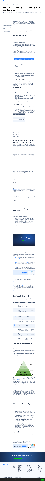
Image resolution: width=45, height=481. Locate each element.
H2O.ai (14, 333)
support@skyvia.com (39, 477)
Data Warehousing (29, 469)
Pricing (19, 471)
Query (19, 466)
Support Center (39, 470)
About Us (14, 465)
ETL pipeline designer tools (25, 285)
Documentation (39, 471)
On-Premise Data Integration (30, 470)
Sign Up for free (18, 458)
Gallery (38, 467)
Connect (19, 469)
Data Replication (29, 468)
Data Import (28, 465)
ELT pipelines (26, 262)
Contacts (14, 466)
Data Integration (20, 465)
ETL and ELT (17, 379)
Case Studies (39, 466)
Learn (5, 4)
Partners (14, 467)
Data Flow (16, 267)
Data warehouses (23, 65)
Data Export (28, 466)
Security (20, 477)
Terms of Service (16, 477)
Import (15, 257)
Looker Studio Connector (21, 470)
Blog (38, 465)
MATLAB (15, 328)
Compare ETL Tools (40, 468)
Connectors (19, 467)
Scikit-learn (15, 316)
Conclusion (4, 34)
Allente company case (16, 189)
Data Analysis (28, 471)
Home (3, 4)
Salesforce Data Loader (30, 472)
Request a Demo (27, 458)
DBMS (14, 46)
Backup (19, 468)
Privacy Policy (23, 477)
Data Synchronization (29, 467)
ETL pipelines (20, 258)
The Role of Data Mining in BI (6, 31)
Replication (16, 262)
